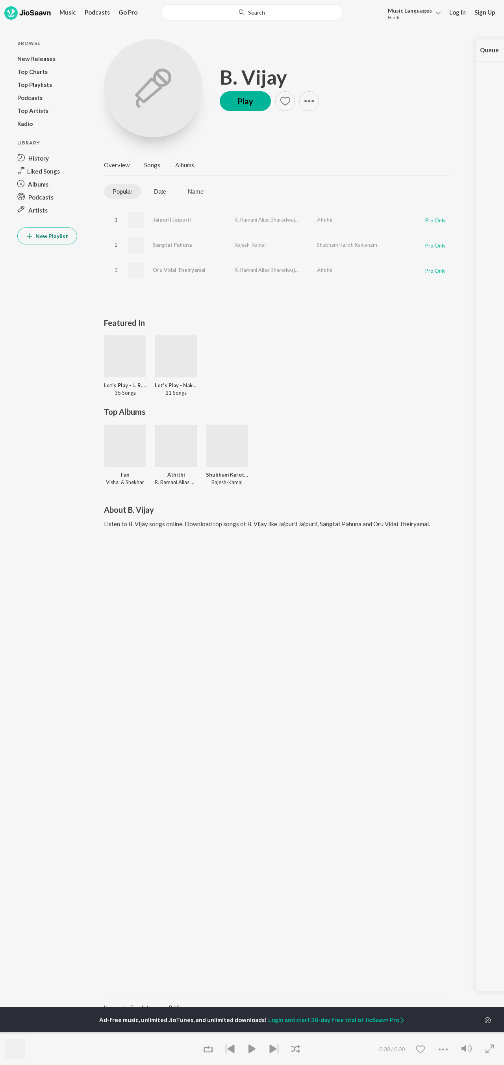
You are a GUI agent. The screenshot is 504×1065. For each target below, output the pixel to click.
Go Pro (128, 12)
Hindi (393, 17)
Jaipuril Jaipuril (172, 219)
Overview (117, 164)
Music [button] (67, 12)
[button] (412, 13)
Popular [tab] (122, 191)
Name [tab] (196, 191)
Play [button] (245, 101)
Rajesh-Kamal (250, 245)
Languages (410, 10)
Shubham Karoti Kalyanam (347, 245)
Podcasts (97, 12)
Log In (457, 12)
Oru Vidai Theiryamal (179, 270)
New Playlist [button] (51, 236)
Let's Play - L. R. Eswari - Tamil (125, 385)
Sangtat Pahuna (172, 245)
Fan (125, 474)
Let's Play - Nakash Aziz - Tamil (176, 385)
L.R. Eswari (309, 219)
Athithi (324, 219)
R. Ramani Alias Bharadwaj (265, 219)
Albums (184, 164)
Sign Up (484, 12)
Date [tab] (160, 191)
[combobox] (252, 12)
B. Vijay (253, 77)
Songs (152, 164)
